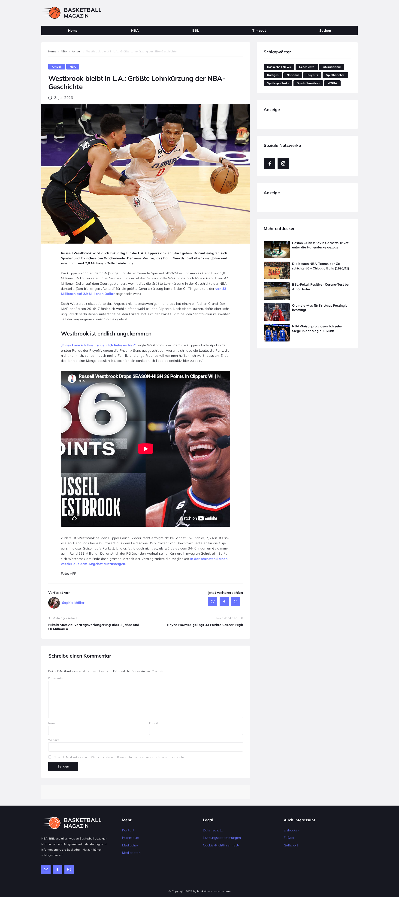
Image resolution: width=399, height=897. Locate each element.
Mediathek (130, 845)
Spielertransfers (308, 83)
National (293, 75)
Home (52, 51)
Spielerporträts (278, 83)
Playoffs (312, 75)
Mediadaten (131, 853)
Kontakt (128, 830)
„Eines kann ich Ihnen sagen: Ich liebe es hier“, (98, 345)
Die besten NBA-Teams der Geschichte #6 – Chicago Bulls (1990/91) (320, 266)
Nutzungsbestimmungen (222, 838)
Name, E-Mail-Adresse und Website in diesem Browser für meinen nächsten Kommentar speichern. (121, 757)
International (332, 67)
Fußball (289, 838)
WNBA (332, 83)
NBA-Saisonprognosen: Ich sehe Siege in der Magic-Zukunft (317, 328)
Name (52, 723)
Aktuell (77, 51)
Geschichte (306, 67)
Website (54, 740)
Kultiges (272, 75)
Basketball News (279, 67)
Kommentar (56, 678)
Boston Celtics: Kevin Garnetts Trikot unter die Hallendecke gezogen (320, 245)
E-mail (153, 723)
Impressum (130, 838)
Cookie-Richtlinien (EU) (221, 845)
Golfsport (291, 845)
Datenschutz (213, 830)
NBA (64, 51)
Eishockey (291, 830)
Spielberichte (335, 75)
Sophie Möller (73, 603)
